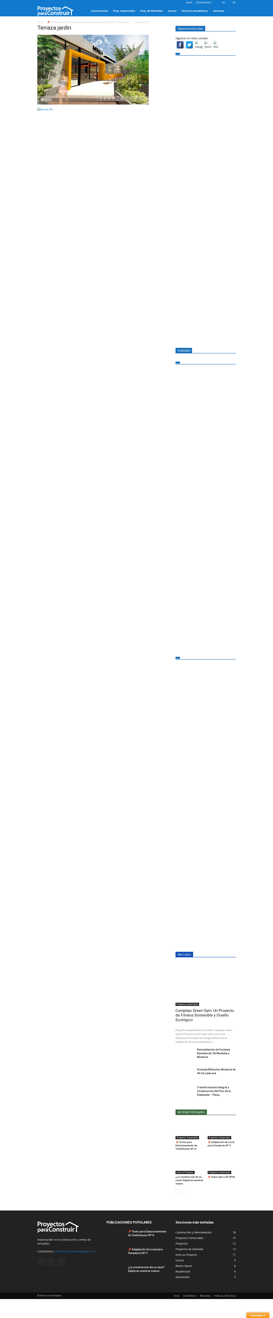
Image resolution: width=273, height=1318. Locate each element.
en (234, 2)
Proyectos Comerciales (187, 1004)
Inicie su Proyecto (185, 1172)
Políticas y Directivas (225, 1295)
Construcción (99, 10)
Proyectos (182, 1243)
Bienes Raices (184, 1266)
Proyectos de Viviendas (189, 1249)
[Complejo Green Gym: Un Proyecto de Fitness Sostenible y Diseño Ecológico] (206, 984)
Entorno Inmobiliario (195, 10)
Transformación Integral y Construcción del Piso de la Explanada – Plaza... (214, 1091)
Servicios (218, 10)
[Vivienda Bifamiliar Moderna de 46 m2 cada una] (185, 1074)
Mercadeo (205, 1295)
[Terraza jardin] (93, 103)
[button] (231, 10)
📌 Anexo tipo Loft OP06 (221, 1177)
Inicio (189, 2)
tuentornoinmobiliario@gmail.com (74, 1251)
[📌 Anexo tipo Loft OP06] (222, 1164)
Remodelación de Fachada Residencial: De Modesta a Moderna (213, 1053)
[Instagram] (40, 2)
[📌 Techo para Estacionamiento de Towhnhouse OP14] (190, 1129)
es (223, 2)
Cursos (172, 10)
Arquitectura (183, 1271)
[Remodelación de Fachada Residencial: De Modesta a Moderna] (185, 1054)
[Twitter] (46, 2)
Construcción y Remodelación (193, 1232)
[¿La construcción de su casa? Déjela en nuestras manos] (190, 1164)
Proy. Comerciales (124, 10)
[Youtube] (52, 2)
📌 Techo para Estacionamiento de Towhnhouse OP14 (186, 1145)
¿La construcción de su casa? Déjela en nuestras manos (189, 1180)
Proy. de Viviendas (151, 10)
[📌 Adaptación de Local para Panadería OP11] (222, 1129)
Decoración (182, 1277)
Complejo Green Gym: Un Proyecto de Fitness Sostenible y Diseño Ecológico (205, 1015)
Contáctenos (203, 2)
